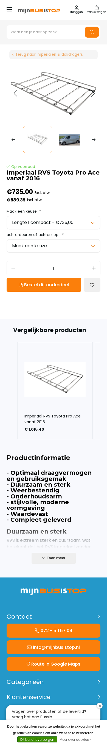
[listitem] (55, 390)
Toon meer (56, 558)
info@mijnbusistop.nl (56, 647)
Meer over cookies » (75, 739)
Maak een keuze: (24, 211)
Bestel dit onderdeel (46, 285)
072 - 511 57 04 (56, 630)
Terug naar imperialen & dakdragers (49, 54)
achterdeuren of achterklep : (35, 234)
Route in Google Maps (55, 664)
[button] (15, 93)
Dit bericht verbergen (37, 739)
